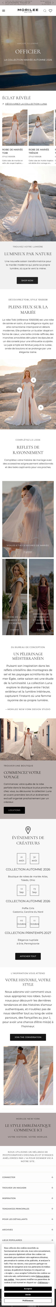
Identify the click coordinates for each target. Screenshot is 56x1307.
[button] (43, 1283)
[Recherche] (44, 10)
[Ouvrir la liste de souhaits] (50, 12)
